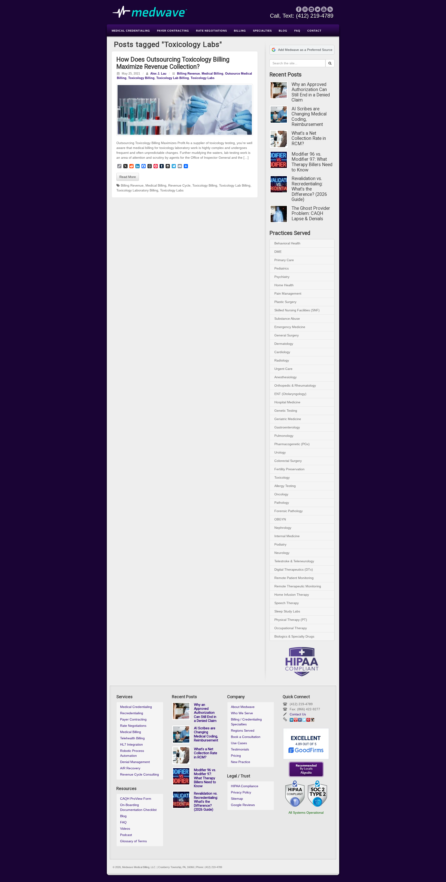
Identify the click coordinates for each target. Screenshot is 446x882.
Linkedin (311, 9)
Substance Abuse (287, 318)
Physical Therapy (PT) (290, 620)
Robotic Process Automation (132, 753)
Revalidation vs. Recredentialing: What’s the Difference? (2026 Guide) (309, 189)
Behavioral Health (287, 243)
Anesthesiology (285, 377)
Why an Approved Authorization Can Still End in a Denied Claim (311, 92)
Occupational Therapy (290, 628)
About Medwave (243, 707)
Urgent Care (283, 369)
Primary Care (284, 260)
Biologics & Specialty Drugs (294, 636)
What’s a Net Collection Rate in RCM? (309, 138)
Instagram (305, 9)
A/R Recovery (130, 768)
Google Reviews (243, 805)
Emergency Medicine (289, 327)
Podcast (126, 835)
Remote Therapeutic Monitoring (297, 586)
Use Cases (239, 743)
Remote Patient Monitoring (294, 578)
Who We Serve (242, 713)
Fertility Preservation (289, 469)
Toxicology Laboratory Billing (137, 190)
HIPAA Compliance (244, 786)
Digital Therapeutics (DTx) (293, 569)
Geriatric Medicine (287, 419)
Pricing (236, 755)
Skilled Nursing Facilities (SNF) (297, 310)
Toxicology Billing (141, 78)
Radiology (281, 360)
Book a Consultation (245, 737)
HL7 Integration (131, 744)
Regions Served (242, 730)
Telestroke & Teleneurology (294, 561)
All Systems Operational (306, 812)
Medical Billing (212, 73)
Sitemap (237, 798)
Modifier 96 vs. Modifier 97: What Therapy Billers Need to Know (312, 162)
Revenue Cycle (179, 185)
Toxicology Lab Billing (172, 78)
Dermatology (283, 344)
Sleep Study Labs (287, 611)
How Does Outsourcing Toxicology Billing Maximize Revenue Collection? (173, 63)
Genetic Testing (285, 410)
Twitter (318, 9)
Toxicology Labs (202, 78)
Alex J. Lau (158, 73)
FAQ (123, 822)
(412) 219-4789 (314, 16)
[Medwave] (223, 12)
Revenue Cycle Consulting (139, 774)
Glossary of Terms (133, 841)
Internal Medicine (287, 536)
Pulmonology (283, 436)
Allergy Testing (285, 486)
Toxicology (282, 477)
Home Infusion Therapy (291, 594)
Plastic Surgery (285, 302)
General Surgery (286, 335)
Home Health (284, 285)
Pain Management (287, 293)
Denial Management (135, 762)
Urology (280, 452)
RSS (330, 9)
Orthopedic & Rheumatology (295, 385)
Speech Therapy (286, 603)
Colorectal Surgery (288, 461)
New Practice (240, 762)
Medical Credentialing (136, 707)
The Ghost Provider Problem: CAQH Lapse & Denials (311, 213)
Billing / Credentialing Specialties (246, 721)
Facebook (299, 9)
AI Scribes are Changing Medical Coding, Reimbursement (309, 116)
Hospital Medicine (287, 402)
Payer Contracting (133, 719)
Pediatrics (281, 268)
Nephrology (282, 528)
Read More (127, 177)
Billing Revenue (188, 73)
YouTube (324, 9)
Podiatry (280, 544)
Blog (123, 816)
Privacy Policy (241, 792)
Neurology (281, 553)
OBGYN (280, 519)
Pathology (281, 502)
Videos (125, 828)
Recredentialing (131, 713)
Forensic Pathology (288, 511)
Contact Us (298, 714)
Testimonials (240, 749)
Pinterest (308, 720)
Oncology (281, 494)
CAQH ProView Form (135, 798)
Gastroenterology (287, 427)
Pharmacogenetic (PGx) (292, 444)
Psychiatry (281, 277)
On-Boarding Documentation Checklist (138, 807)
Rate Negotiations (133, 725)
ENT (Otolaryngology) (290, 394)
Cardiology (282, 352)
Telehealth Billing (132, 738)
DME (278, 251)
